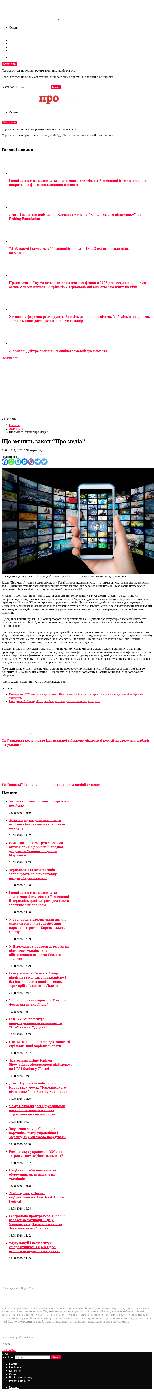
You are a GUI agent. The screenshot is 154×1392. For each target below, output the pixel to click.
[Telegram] (37, 461)
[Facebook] (5, 461)
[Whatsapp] (11, 461)
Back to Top (9, 1350)
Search (56, 87)
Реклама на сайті (19, 57)
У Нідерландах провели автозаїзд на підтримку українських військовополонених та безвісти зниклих (39, 952)
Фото (12, 50)
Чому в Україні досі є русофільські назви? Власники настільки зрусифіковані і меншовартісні (37, 1110)
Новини (14, 40)
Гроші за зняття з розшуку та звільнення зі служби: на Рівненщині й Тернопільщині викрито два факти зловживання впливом (78, 183)
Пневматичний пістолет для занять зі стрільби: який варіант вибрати (39, 1044)
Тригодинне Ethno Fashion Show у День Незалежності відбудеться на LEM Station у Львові (40, 1064)
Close (5, 1353)
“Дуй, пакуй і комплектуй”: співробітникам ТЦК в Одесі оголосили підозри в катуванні (34, 1247)
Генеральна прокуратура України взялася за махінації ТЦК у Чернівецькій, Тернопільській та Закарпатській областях (37, 1222)
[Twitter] (44, 461)
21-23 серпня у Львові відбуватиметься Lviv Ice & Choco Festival (36, 1197)
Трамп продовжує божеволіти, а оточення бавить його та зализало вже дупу (37, 824)
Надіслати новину (20, 53)
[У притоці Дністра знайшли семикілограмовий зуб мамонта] (80, 336)
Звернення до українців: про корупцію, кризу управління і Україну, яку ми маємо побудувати (37, 1133)
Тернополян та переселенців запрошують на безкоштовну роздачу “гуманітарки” (33, 874)
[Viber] (31, 461)
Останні (14, 27)
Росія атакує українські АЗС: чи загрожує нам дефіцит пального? (36, 1154)
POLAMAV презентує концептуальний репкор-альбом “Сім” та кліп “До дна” (35, 1023)
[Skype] (18, 461)
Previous (7, 358)
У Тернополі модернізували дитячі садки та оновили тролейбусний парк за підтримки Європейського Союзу (37, 925)
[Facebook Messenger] (24, 461)
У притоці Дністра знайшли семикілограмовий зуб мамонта (58, 351)
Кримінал (15, 47)
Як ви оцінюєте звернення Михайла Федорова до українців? (38, 1002)
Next (15, 358)
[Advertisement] (77, 388)
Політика (15, 43)
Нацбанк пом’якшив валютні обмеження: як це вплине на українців (33, 1174)
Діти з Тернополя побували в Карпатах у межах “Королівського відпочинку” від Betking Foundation (38, 1087)
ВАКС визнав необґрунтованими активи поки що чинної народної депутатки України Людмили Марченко (36, 849)
